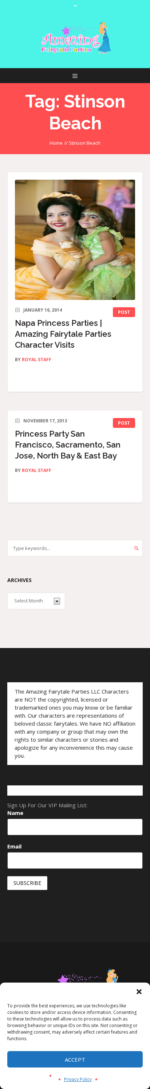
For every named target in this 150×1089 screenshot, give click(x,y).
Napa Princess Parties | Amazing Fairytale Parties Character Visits (63, 334)
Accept (75, 1059)
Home (56, 143)
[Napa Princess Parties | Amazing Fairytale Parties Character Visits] (75, 240)
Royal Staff (36, 359)
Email (14, 846)
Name (15, 812)
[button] (139, 991)
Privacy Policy (78, 1079)
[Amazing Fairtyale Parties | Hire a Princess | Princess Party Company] (75, 38)
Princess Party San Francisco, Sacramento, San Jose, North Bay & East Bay (68, 444)
